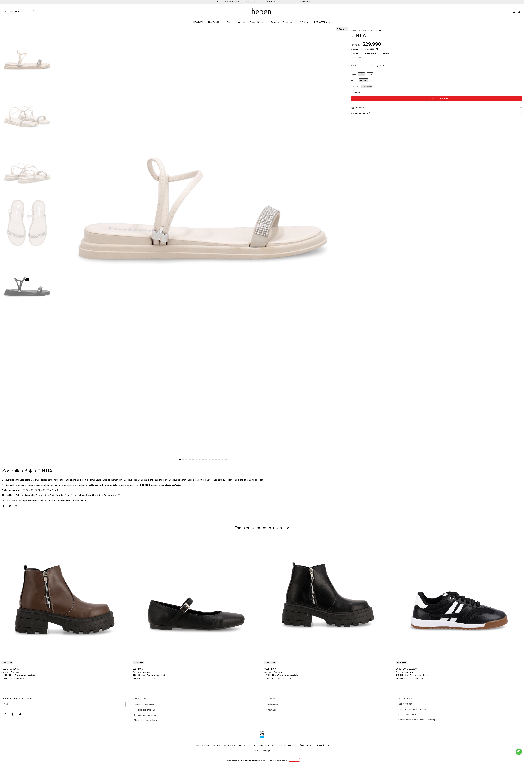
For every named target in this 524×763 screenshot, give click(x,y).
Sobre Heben (272, 704)
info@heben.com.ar (407, 714)
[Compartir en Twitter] (10, 506)
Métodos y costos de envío (146, 720)
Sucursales (271, 710)
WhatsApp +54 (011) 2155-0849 (413, 709)
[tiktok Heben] (20, 714)
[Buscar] (33, 11)
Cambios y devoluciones (145, 715)
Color (354, 80)
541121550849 (405, 704)
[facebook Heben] (13, 714)
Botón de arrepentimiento (318, 745)
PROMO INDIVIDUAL (365, 30)
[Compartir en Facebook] (3, 506)
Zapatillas (287, 22)
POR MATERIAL (321, 22)
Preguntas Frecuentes (144, 704)
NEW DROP (198, 22)
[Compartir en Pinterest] (16, 506)
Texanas (275, 22)
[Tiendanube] (262, 751)
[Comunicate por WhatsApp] (519, 752)
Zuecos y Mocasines (236, 22)
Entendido (294, 760)
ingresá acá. (299, 745)
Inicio (353, 30)
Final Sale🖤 (214, 22)
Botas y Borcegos (258, 22)
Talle (353, 74)
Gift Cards (305, 22)
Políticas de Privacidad (144, 710)
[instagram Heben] (5, 714)
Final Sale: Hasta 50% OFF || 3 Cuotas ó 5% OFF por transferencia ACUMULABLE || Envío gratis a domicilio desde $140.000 (262, 2)
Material (355, 86)
